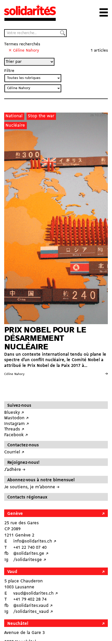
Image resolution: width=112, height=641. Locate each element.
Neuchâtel (17, 623)
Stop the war (41, 116)
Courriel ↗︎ (14, 452)
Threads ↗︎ (14, 429)
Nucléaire (15, 125)
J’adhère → (14, 469)
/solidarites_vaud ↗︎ (33, 611)
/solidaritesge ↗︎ (29, 560)
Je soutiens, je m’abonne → (31, 487)
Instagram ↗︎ (16, 424)
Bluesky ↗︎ (14, 412)
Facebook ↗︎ (16, 435)
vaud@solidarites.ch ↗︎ (35, 593)
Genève (15, 513)
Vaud (12, 572)
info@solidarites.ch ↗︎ (34, 541)
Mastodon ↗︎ (16, 418)
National (13, 116)
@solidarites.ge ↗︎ (30, 553)
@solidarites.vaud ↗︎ (33, 605)
